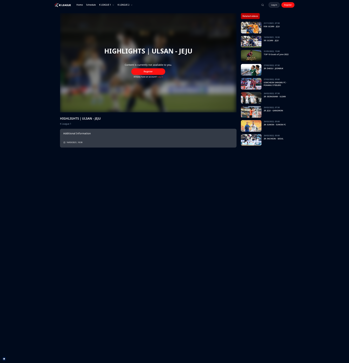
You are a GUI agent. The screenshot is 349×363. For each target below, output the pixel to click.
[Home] (63, 5)
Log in (160, 76)
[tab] (250, 16)
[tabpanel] (265, 85)
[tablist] (250, 16)
